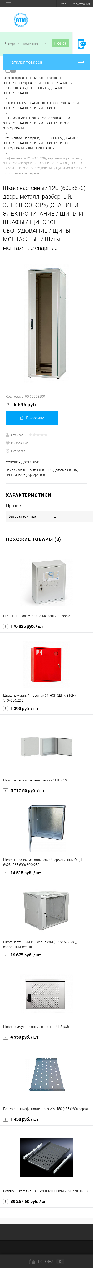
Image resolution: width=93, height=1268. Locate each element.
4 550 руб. (24, 1037)
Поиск (60, 43)
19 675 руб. (25, 955)
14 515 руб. (25, 872)
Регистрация (81, 4)
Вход (62, 4)
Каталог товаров (25, 62)
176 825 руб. (26, 626)
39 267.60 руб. (28, 1201)
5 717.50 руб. (27, 790)
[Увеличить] (46, 323)
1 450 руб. (24, 1119)
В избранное (20, 442)
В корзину (35, 418)
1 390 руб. (24, 708)
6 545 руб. (25, 404)
